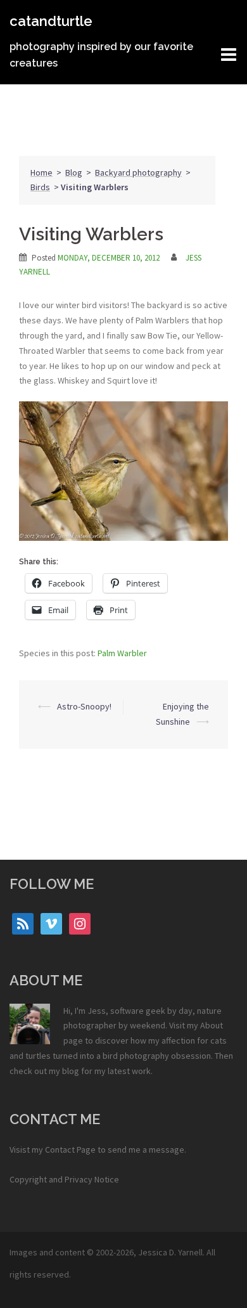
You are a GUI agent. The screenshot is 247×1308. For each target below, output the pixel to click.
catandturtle (51, 21)
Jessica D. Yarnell (170, 1252)
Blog (73, 172)
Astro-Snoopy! (84, 706)
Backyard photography (138, 172)
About (211, 1025)
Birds (40, 187)
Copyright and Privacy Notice (64, 1179)
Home (41, 172)
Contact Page (70, 1149)
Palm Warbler (122, 653)
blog (70, 1071)
